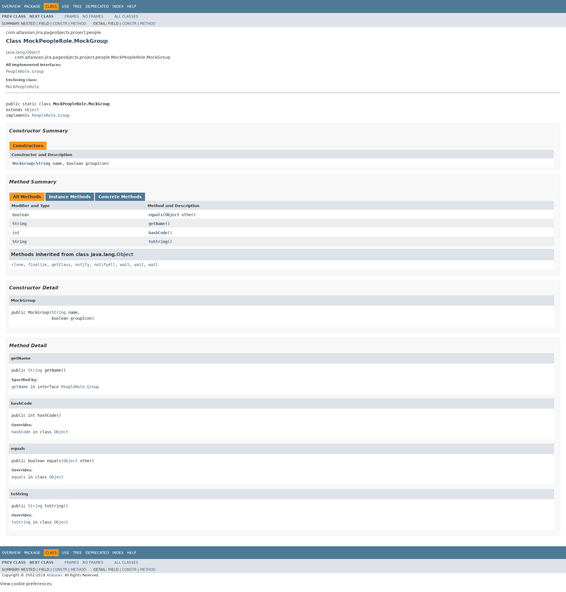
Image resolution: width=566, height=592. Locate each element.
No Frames (93, 16)
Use (65, 6)
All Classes (126, 16)
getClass (61, 264)
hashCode (158, 232)
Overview (11, 6)
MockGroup (23, 163)
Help (131, 6)
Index (118, 6)
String (43, 163)
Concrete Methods (120, 196)
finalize (37, 264)
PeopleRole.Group (25, 71)
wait (124, 264)
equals (156, 214)
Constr (60, 24)
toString (158, 241)
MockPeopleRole (22, 86)
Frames (72, 16)
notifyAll (104, 264)
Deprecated (97, 6)
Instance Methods (70, 196)
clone (17, 264)
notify (82, 264)
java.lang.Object (23, 52)
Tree (77, 6)
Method (78, 24)
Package (32, 6)
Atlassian (54, 575)
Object (32, 109)
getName (157, 223)
